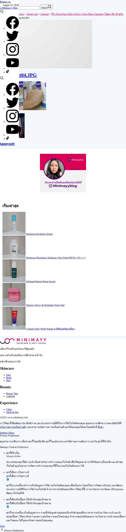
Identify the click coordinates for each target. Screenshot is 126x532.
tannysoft (7, 144)
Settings (4, 432)
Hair (8, 380)
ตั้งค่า (101, 427)
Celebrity (10, 396)
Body (9, 377)
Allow (11, 432)
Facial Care (32, 14)
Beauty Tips (12, 393)
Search (44, 8)
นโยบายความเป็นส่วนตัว (13, 427)
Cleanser (44, 14)
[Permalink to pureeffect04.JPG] (46, 67)
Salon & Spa (12, 412)
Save (2, 526)
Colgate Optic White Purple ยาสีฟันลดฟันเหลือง (50, 329)
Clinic (9, 409)
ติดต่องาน (5, 2)
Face (8, 375)
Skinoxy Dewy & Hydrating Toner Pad (45, 305)
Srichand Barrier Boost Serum (40, 281)
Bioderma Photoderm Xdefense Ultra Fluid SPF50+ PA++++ (56, 257)
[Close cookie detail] (2, 530)
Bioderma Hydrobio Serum (39, 234)
